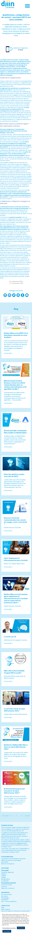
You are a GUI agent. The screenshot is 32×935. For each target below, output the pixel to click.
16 (22, 816)
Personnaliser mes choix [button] (9, 928)
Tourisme (4, 886)
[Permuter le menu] (27, 5)
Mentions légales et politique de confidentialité (15, 911)
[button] (5, 295)
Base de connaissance (7, 863)
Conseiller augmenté (7, 872)
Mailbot (3, 874)
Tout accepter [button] (6, 931)
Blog (2, 907)
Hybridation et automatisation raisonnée (13, 858)
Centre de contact (6, 884)
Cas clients (4, 896)
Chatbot (3, 875)
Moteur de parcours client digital (11, 860)
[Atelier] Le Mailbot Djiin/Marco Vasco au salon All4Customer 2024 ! (16, 747)
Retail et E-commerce (7, 888)
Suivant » (28, 816)
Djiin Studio (4, 862)
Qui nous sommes (6, 894)
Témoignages (5, 898)
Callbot (3, 877)
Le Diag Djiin (5, 881)
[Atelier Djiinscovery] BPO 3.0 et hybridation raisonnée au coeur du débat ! (16, 335)
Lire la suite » (8, 353)
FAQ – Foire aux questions (8, 901)
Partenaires (4, 899)
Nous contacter (5, 909)
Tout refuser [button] (21, 928)
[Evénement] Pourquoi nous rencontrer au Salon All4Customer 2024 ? (14, 791)
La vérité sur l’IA (10, 637)
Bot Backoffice (5, 879)
